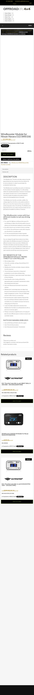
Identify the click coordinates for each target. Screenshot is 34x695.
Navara (22, 30)
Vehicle (11, 30)
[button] (30, 25)
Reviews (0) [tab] (5, 172)
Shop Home (5, 30)
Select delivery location (11, 159)
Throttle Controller (5, 164)
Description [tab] (5, 169)
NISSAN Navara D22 (23, 162)
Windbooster (15, 162)
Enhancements (13, 32)
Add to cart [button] (17, 401)
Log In (14, 4)
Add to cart (8, 154)
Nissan (17, 30)
